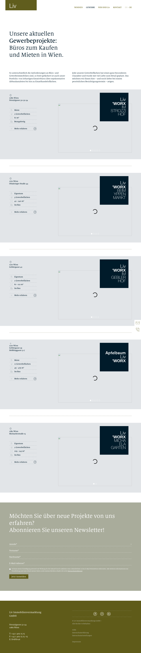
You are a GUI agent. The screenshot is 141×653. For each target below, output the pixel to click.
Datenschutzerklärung (75, 571)
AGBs (74, 630)
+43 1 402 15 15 (18, 633)
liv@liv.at (15, 639)
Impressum (76, 642)
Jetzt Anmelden (18, 576)
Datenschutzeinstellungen (82, 635)
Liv (12, 6)
